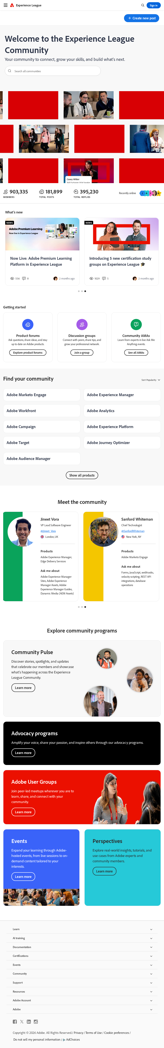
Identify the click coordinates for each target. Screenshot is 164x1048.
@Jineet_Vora (48, 531)
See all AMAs (136, 352)
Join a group (81, 352)
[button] (141, 18)
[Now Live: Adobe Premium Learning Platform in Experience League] (42, 252)
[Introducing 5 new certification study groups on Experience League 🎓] (121, 252)
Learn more (23, 688)
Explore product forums (27, 352)
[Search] (8, 71)
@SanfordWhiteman (132, 531)
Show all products (82, 475)
